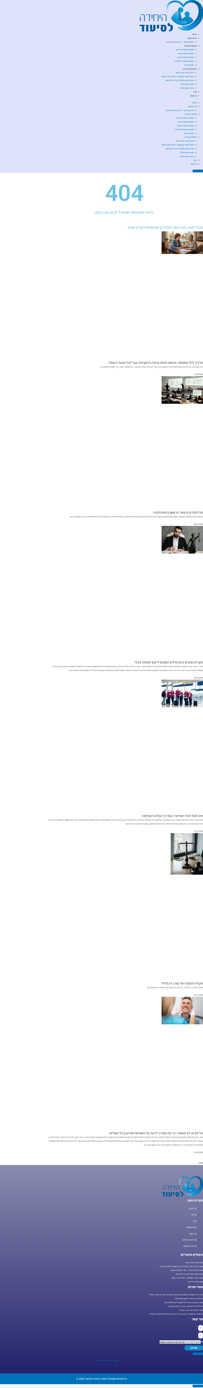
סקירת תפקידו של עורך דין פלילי (182, 983)
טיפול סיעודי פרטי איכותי (185, 72)
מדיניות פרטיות (178, 1342)
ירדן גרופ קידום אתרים (101, 1375)
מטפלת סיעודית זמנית (185, 57)
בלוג (195, 92)
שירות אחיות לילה (187, 84)
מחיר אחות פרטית (187, 88)
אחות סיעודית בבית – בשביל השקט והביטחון (187, 1270)
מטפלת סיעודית (190, 46)
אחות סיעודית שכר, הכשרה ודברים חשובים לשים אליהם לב (181, 1266)
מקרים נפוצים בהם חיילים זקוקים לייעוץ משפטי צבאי (169, 662)
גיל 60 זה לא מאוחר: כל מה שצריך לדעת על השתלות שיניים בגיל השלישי (156, 1133)
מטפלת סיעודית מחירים (185, 49)
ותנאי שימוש (165, 1342)
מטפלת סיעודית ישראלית (184, 61)
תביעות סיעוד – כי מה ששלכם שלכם (180, 42)
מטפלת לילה (189, 65)
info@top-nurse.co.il (102, 1382)
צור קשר (193, 95)
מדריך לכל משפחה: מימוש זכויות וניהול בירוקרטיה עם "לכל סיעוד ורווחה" (155, 362)
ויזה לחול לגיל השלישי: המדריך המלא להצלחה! (172, 815)
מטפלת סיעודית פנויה (185, 53)
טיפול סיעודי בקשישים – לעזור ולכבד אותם (178, 76)
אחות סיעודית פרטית (195, 1281)
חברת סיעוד (192, 38)
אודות (194, 34)
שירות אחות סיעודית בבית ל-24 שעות (180, 80)
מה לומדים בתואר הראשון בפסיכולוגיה (178, 512)
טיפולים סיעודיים (190, 69)
